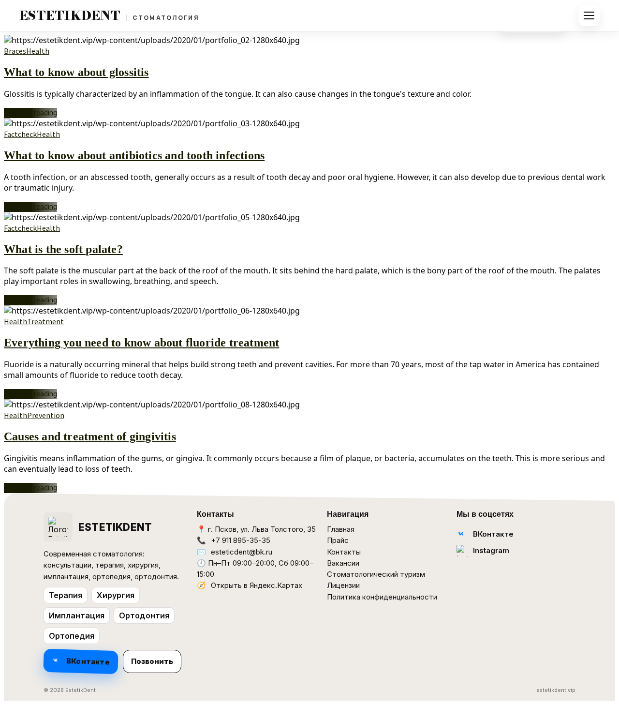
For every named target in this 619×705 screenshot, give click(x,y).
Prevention (45, 415)
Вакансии (343, 563)
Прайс (338, 540)
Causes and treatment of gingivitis (90, 436)
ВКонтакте (88, 661)
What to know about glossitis (76, 72)
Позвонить (152, 661)
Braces (15, 51)
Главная (340, 529)
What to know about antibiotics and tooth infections (134, 155)
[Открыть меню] (589, 15)
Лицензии (343, 585)
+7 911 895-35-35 (240, 540)
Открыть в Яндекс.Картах (256, 585)
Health (37, 51)
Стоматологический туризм (376, 574)
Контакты (344, 551)
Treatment (45, 321)
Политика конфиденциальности (382, 596)
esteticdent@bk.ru (241, 551)
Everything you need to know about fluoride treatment (141, 342)
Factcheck (20, 134)
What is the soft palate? (63, 249)
